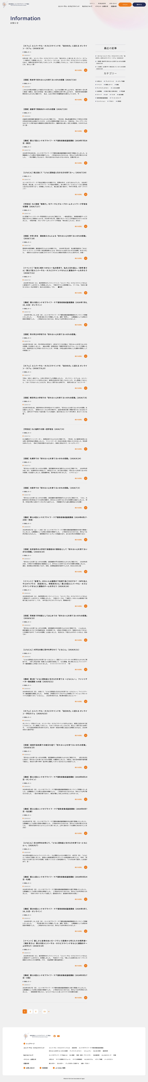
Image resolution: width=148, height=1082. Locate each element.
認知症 (119, 101)
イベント (125, 4)
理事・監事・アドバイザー (83, 1055)
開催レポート (109, 84)
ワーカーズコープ (116, 98)
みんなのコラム (88, 1059)
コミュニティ (87, 1051)
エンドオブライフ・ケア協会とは (58, 1055)
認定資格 (74, 1048)
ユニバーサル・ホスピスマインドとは (59, 1048)
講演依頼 (105, 1051)
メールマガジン (108, 1059)
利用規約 (45, 1068)
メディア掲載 (121, 81)
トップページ (30, 1044)
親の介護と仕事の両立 (111, 91)
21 (45, 1011)
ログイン (92, 3)
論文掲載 (121, 94)
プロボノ (111, 101)
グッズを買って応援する (72, 1063)
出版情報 (99, 91)
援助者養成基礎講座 (102, 98)
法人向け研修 (97, 1051)
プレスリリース (109, 81)
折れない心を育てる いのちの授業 (58, 1051)
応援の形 (114, 6)
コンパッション (101, 101)
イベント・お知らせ (101, 6)
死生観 (123, 91)
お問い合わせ (113, 3)
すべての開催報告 (77, 1059)
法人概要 (71, 1055)
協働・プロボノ (85, 1063)
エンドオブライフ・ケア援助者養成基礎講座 (91, 1048)
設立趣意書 (96, 1055)
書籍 (114, 1055)
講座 (117, 84)
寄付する (139, 4)
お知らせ (99, 81)
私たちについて (87, 6)
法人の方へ (60, 1063)
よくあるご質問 (60, 1068)
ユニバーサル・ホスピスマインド (69, 6)
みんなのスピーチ (106, 1055)
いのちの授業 (116, 88)
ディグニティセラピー (103, 88)
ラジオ (113, 94)
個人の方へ (52, 1063)
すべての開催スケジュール (63, 1059)
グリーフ (99, 94)
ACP (106, 94)
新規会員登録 (102, 3)
